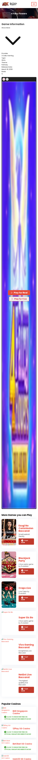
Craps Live (25, 588)
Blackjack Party (24, 559)
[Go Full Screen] (7, 79)
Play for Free (20, 299)
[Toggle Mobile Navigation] (33, 4)
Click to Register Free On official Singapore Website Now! (17, 718)
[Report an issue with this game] (3, 79)
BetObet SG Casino (22, 743)
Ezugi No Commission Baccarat (26, 528)
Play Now (24, 542)
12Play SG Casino (21, 728)
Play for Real (20, 292)
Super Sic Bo (26, 617)
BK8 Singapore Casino (20, 712)
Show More (6, 28)
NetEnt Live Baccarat (25, 676)
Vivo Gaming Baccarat (26, 646)
